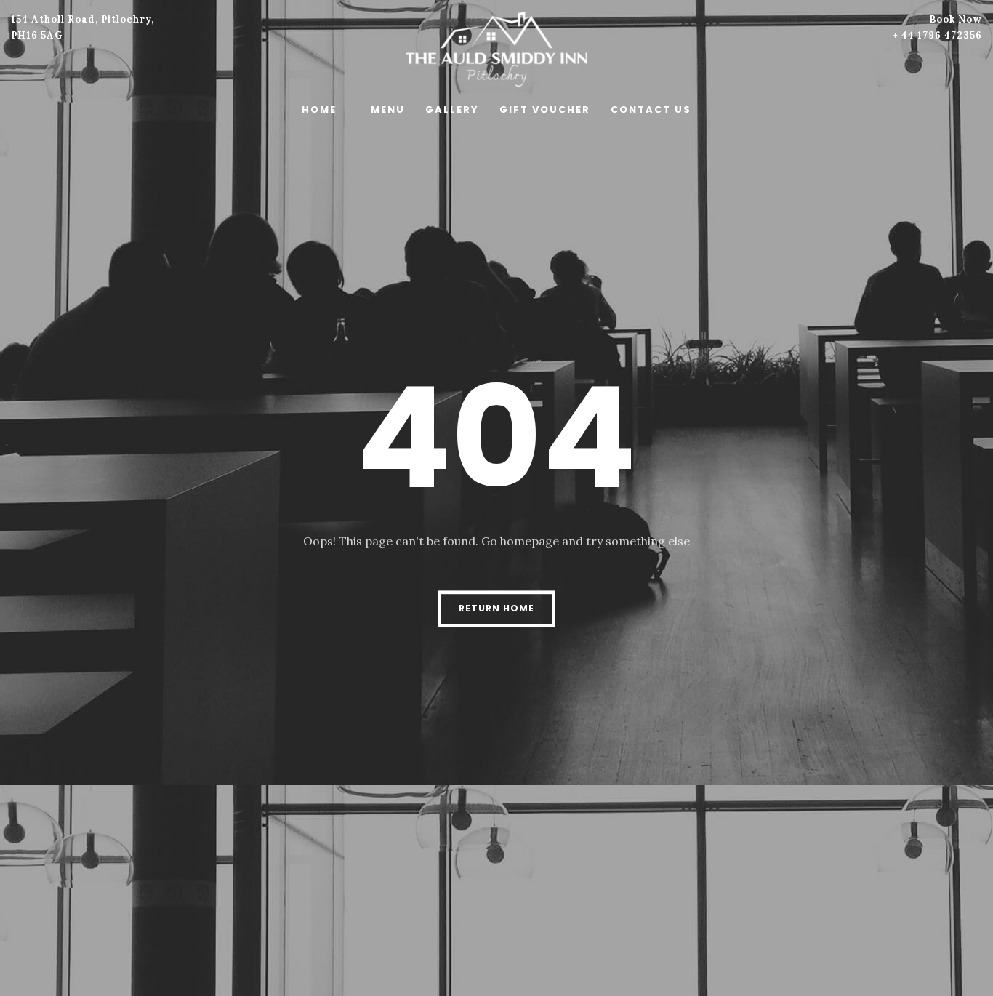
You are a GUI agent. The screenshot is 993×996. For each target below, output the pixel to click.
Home (319, 109)
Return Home (496, 608)
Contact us (651, 109)
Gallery (452, 109)
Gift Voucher (544, 109)
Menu (388, 109)
